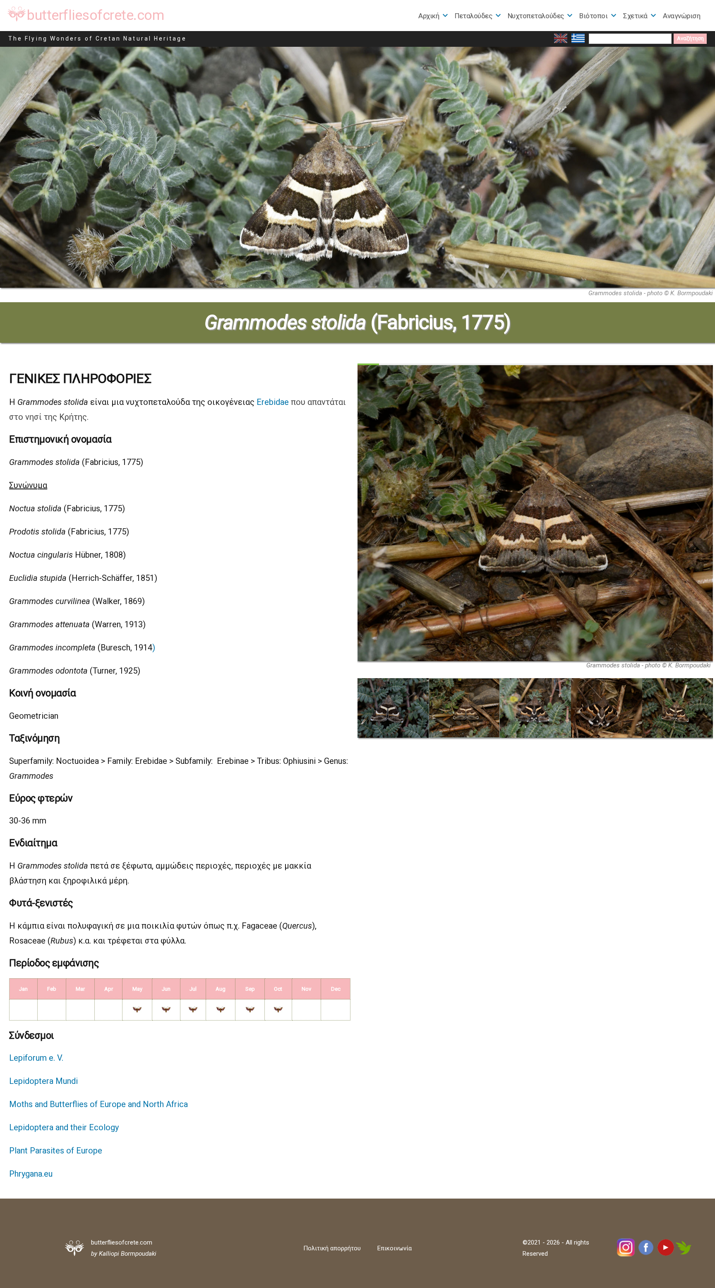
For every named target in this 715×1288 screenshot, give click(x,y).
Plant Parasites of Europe (55, 1151)
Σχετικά (635, 16)
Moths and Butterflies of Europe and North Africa (98, 1104)
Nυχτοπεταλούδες (536, 16)
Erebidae (273, 402)
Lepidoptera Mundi (43, 1081)
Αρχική (428, 16)
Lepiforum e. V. (36, 1058)
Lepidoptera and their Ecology (64, 1127)
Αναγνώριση (681, 16)
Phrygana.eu (31, 1174)
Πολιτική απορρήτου (332, 1248)
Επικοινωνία (394, 1248)
